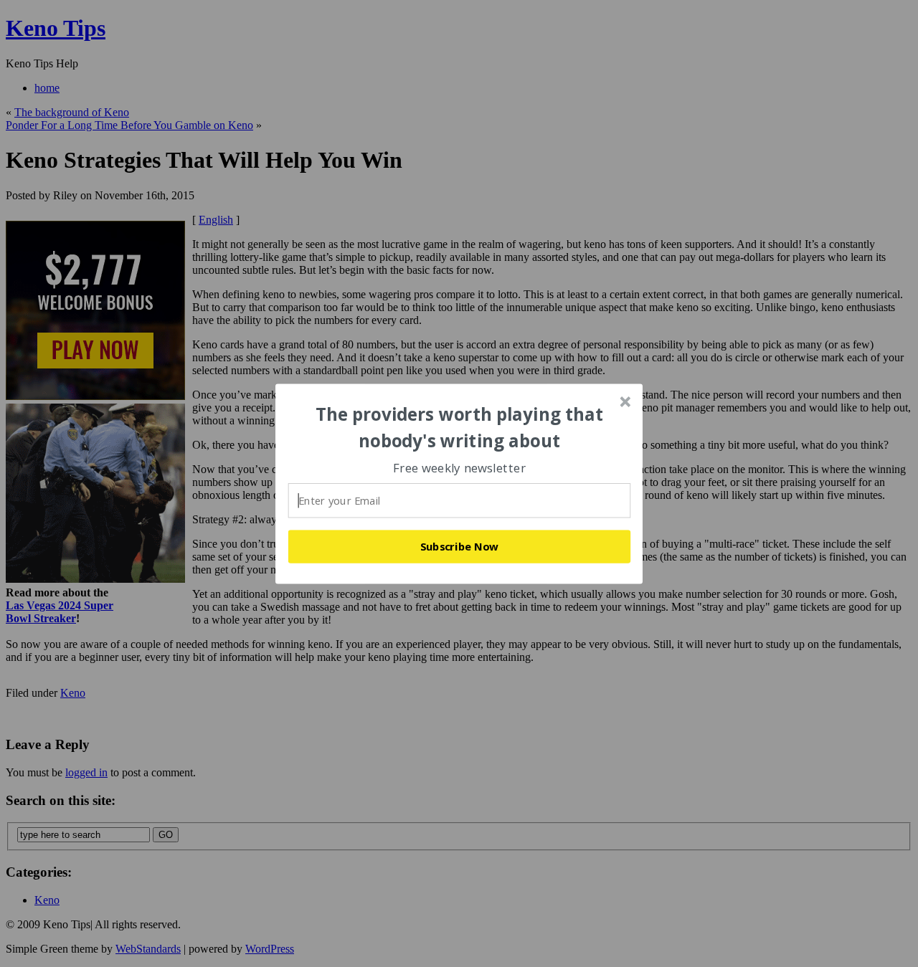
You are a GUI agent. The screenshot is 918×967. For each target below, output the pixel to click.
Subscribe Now (459, 546)
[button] (459, 427)
